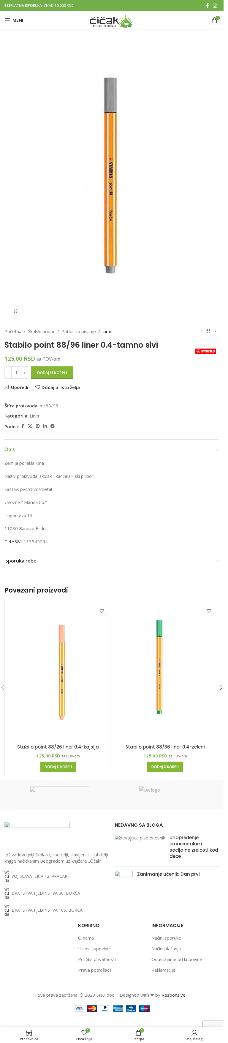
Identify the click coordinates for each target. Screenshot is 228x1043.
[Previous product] (201, 331)
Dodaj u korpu (52, 372)
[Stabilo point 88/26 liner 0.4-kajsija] (58, 672)
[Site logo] (112, 20)
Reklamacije (163, 970)
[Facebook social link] (207, 5)
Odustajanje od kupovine (176, 959)
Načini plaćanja (166, 948)
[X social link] (30, 426)
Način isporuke (166, 938)
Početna (12, 331)
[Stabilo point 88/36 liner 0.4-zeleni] (165, 672)
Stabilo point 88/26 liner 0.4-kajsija (58, 747)
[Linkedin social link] (45, 426)
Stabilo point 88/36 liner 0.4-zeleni (165, 747)
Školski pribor (41, 331)
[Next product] (215, 331)
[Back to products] (208, 331)
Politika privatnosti (97, 959)
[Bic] (169, 795)
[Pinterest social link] (38, 426)
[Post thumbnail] (140, 848)
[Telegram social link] (52, 426)
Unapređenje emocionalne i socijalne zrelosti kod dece (194, 846)
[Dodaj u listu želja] (102, 611)
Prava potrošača (95, 970)
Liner (107, 331)
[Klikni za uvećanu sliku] (15, 310)
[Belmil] (59, 795)
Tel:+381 (13, 541)
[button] (58, 767)
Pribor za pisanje (78, 331)
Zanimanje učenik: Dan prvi (168, 874)
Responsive (174, 995)
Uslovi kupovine (94, 948)
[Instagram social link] (215, 5)
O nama (86, 938)
